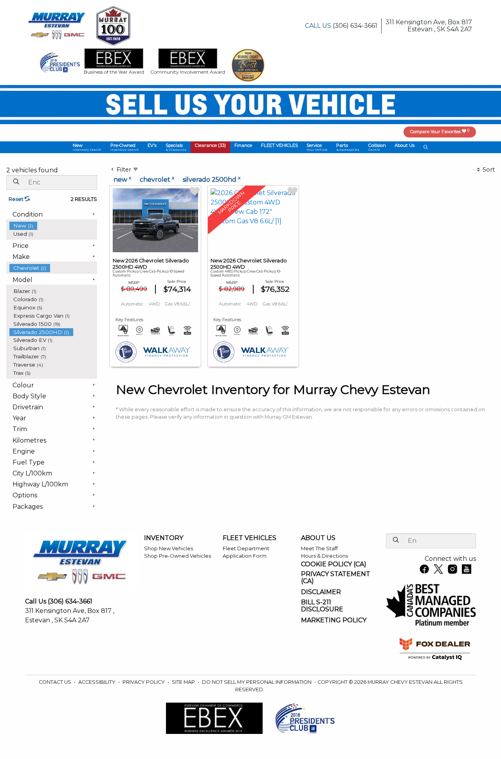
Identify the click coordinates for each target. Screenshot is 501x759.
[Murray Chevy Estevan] (57, 25)
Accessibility (97, 682)
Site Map (184, 682)
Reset (17, 199)
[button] (87, 147)
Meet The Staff (319, 548)
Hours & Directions (324, 556)
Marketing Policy (333, 620)
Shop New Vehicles (168, 548)
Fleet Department (246, 548)
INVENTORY (163, 538)
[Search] (16, 182)
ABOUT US (318, 538)
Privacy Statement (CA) (335, 577)
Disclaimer (321, 592)
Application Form (245, 556)
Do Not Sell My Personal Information (257, 682)
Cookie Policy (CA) (333, 564)
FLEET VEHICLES (249, 538)
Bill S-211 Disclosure (322, 606)
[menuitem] (53, 226)
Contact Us (55, 682)
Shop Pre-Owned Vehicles (177, 556)
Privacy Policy (144, 682)
